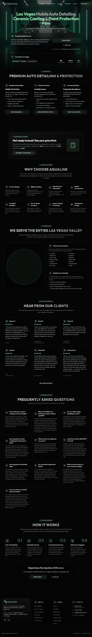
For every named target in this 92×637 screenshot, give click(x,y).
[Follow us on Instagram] (5, 619)
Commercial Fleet (57, 617)
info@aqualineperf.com (80, 612)
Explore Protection (45, 112)
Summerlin (11, 607)
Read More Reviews (46, 383)
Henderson (6, 607)
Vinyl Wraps (37, 614)
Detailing (42, 3)
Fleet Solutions (74, 112)
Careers (55, 623)
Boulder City (6, 609)
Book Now (84, 3)
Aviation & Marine (57, 620)
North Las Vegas (19, 607)
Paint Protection (51, 3)
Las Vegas (21, 606)
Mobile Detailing (38, 606)
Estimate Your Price (23, 153)
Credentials (56, 609)
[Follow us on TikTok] (8, 619)
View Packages (16, 112)
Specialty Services (38, 617)
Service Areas (56, 614)
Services (60, 3)
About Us (55, 606)
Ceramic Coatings (38, 609)
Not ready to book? (67, 49)
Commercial (68, 3)
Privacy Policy (77, 633)
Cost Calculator (37, 620)
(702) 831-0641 (78, 610)
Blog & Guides (56, 612)
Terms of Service (86, 633)
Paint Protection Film (39, 612)
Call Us (68, 45)
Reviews (75, 3)
